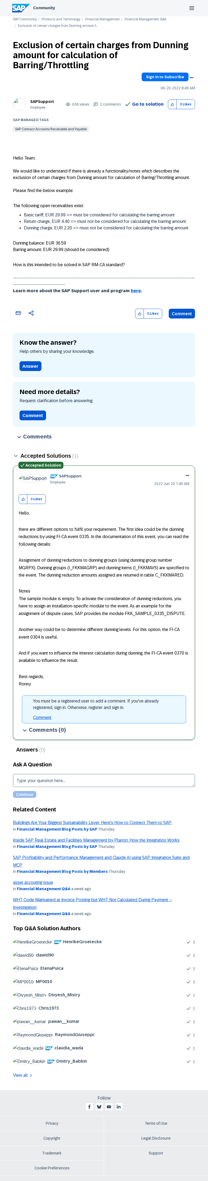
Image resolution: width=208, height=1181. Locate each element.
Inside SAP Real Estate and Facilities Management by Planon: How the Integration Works (96, 840)
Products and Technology (61, 19)
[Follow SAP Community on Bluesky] (99, 1107)
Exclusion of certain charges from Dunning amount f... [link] (57, 26)
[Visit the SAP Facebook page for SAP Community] (89, 1107)
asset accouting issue (33, 882)
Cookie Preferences (52, 1168)
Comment (182, 313)
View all (20, 1075)
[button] (172, 104)
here (136, 290)
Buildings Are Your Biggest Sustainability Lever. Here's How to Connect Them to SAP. (92, 822)
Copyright (51, 1138)
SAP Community (25, 19)
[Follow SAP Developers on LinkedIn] (118, 1107)
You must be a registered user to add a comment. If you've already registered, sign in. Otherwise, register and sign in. (96, 704)
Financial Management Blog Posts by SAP (57, 829)
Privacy (52, 1123)
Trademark (51, 1153)
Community (44, 8)
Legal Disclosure (156, 1138)
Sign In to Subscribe (165, 77)
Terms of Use (156, 1123)
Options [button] (191, 78)
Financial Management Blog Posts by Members (62, 871)
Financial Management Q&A (145, 19)
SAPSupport (42, 101)
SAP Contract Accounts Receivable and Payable (51, 129)
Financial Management (102, 19)
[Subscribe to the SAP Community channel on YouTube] (109, 1107)
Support (156, 1153)
